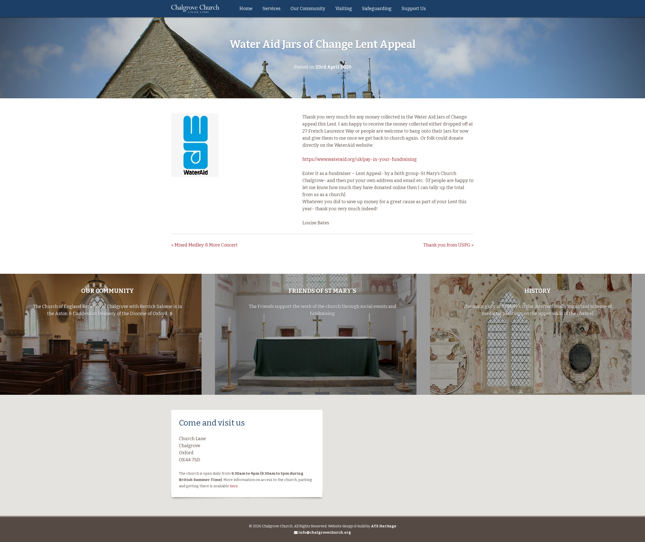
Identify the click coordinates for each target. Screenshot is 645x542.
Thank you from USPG (448, 245)
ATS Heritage (383, 526)
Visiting (343, 8)
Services (271, 8)
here (234, 486)
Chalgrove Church (195, 8)
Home (245, 8)
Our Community (308, 8)
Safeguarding (377, 8)
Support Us (414, 8)
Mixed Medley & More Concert (204, 245)
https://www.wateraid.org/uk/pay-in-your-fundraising (359, 159)
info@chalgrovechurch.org (324, 532)
